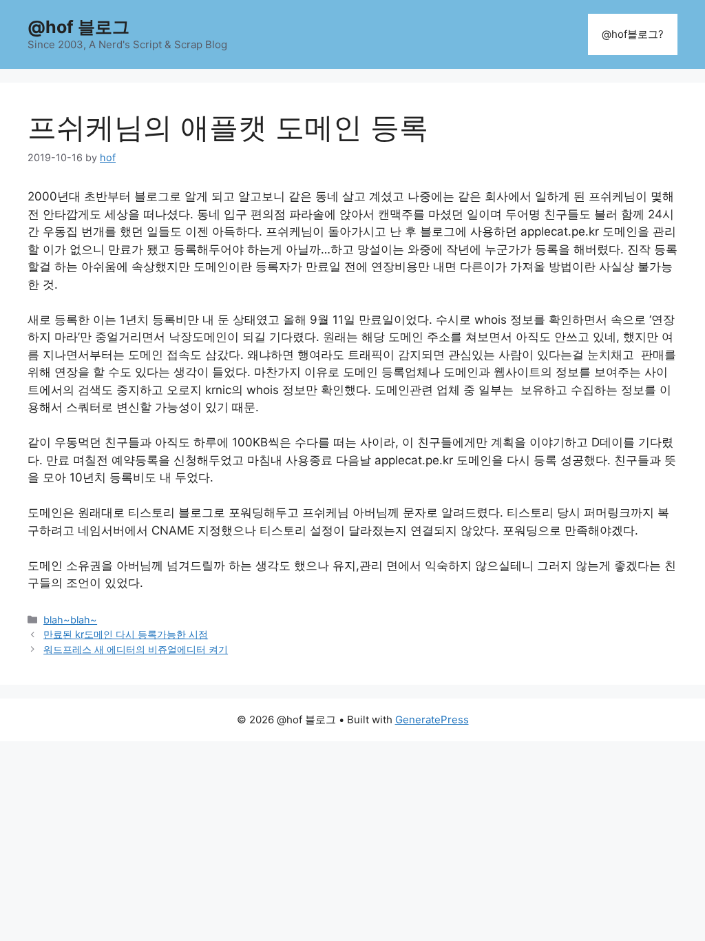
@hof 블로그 (78, 27)
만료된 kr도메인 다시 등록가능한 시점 (125, 634)
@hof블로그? (633, 34)
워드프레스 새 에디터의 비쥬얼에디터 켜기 (135, 649)
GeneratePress (432, 719)
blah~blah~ (70, 619)
